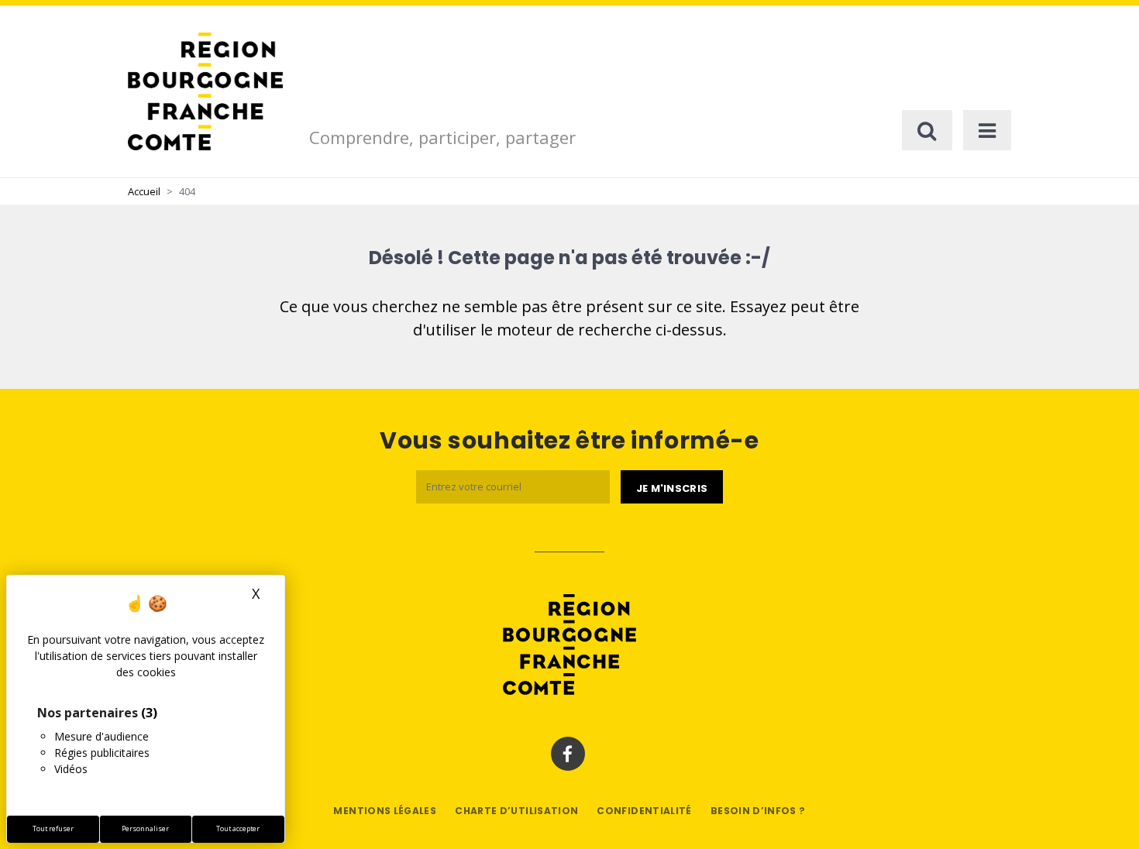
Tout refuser (53, 829)
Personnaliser (145, 829)
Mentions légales (384, 810)
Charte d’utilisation (516, 810)
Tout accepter (238, 829)
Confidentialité (644, 810)
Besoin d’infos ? (758, 810)
